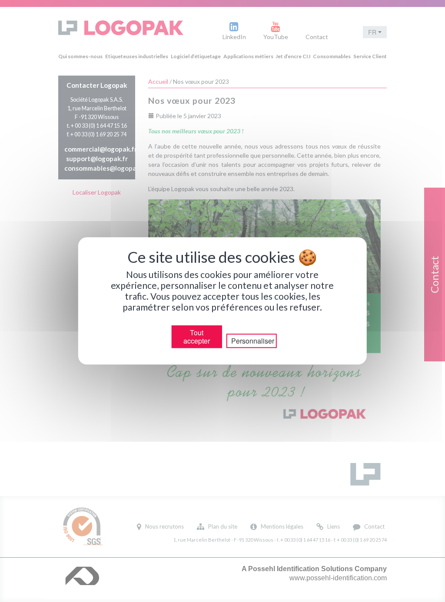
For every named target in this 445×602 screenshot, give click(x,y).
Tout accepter (196, 336)
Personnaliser (252, 341)
